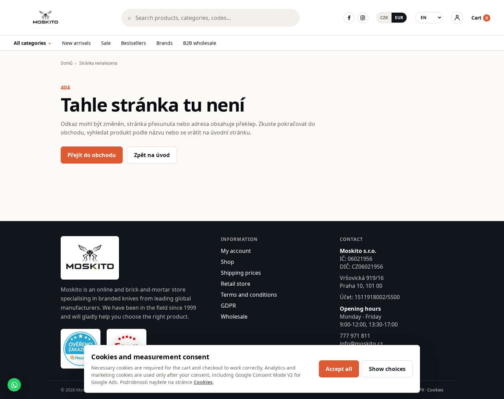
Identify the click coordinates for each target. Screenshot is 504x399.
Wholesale (234, 316)
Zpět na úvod (152, 155)
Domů (66, 63)
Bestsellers (133, 43)
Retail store (235, 283)
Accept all (339, 369)
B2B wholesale (199, 43)
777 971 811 (355, 335)
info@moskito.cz (361, 343)
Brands (164, 43)
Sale (106, 43)
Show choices (387, 369)
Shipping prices (241, 272)
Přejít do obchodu (92, 155)
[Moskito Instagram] (362, 17)
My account (236, 251)
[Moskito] (63, 17)
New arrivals (76, 43)
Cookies (435, 390)
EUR (399, 18)
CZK (384, 18)
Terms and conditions (249, 294)
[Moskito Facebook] (349, 17)
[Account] (457, 18)
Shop (227, 262)
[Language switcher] (429, 17)
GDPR (228, 305)
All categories (33, 43)
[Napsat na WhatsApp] (14, 384)
